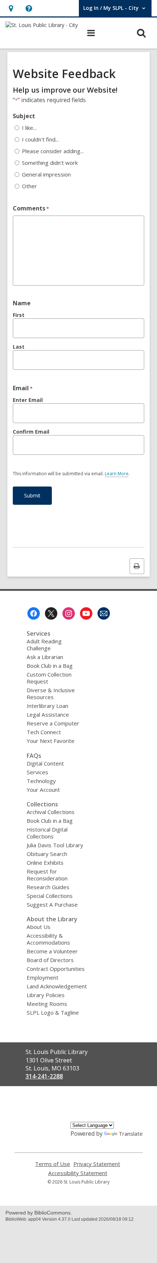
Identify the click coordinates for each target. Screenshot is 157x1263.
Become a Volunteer (52, 951)
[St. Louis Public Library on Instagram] (68, 613)
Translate (131, 1133)
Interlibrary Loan (47, 705)
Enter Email (28, 399)
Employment (42, 977)
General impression (46, 174)
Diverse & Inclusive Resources (51, 693)
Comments (31, 208)
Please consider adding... (53, 151)
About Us (38, 926)
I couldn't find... (40, 139)
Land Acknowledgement (57, 986)
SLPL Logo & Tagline (53, 1012)
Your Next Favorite (50, 740)
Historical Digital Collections (47, 833)
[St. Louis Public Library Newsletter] (103, 613)
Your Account (43, 789)
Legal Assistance (48, 714)
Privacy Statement (96, 1164)
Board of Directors (50, 960)
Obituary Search (47, 853)
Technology (41, 780)
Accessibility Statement (77, 1173)
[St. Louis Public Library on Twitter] (51, 613)
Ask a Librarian (45, 656)
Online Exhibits (45, 862)
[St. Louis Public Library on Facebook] (33, 613)
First (18, 314)
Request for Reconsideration (47, 875)
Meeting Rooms (47, 1003)
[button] (10, 8)
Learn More (117, 473)
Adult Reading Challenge (44, 645)
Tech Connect (44, 732)
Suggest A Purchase (52, 904)
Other (29, 186)
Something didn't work (50, 162)
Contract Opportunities (56, 968)
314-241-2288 (44, 1076)
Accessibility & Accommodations (48, 939)
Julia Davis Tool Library (55, 845)
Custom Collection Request (49, 678)
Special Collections (50, 895)
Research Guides (48, 887)
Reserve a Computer (53, 723)
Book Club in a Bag (50, 665)
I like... (29, 127)
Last (18, 346)
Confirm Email (31, 431)
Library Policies (46, 995)
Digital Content (45, 763)
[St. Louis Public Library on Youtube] (86, 613)
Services (37, 772)
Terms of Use (52, 1164)
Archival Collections (50, 811)
